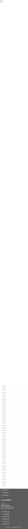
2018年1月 (4, 476)
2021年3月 (4, 392)
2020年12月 (4, 399)
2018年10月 (4, 456)
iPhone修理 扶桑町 (5, 524)
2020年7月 (4, 410)
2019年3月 (4, 445)
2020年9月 (4, 405)
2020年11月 (4, 401)
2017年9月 (4, 485)
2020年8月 (4, 408)
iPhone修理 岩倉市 (4, 492)
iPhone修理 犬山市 (4, 490)
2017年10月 (4, 483)
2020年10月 (4, 403)
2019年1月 (4, 450)
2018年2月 (4, 474)
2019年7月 (4, 436)
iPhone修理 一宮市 (5, 519)
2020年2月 (4, 421)
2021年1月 (4, 396)
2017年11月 (4, 481)
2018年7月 (4, 463)
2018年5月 (4, 468)
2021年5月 (4, 388)
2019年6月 (4, 439)
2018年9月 (4, 459)
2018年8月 (4, 461)
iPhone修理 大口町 (4, 495)
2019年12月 (4, 425)
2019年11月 (4, 428)
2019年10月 (4, 430)
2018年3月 (4, 472)
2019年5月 (4, 441)
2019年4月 (4, 443)
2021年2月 (4, 394)
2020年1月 (4, 423)
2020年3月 (4, 419)
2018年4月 (4, 470)
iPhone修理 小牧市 (5, 521)
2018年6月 (4, 465)
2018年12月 (4, 452)
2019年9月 (4, 432)
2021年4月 (4, 390)
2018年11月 (4, 454)
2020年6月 (4, 412)
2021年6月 (4, 385)
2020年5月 (4, 414)
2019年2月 (4, 448)
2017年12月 (4, 479)
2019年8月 (4, 434)
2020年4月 (4, 416)
